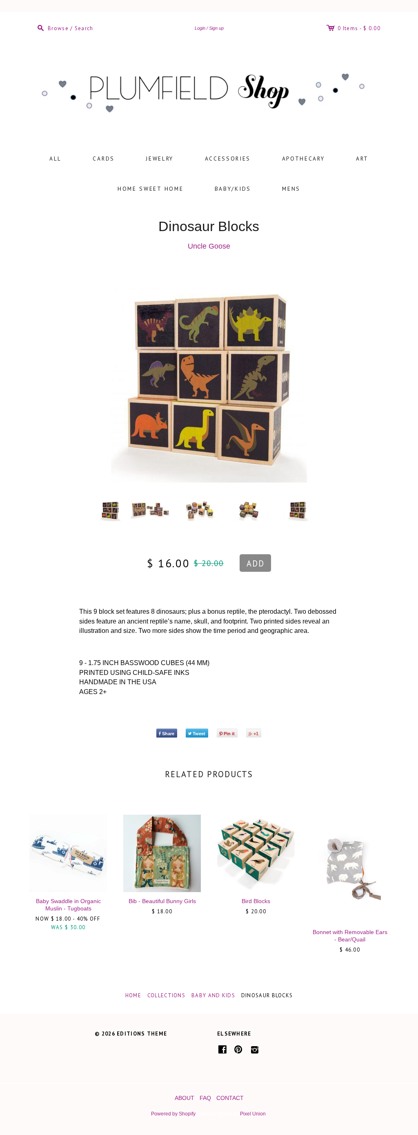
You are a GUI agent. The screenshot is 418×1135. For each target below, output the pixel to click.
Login (200, 28)
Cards (104, 158)
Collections (166, 995)
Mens (291, 188)
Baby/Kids (233, 188)
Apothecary (303, 158)
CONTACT (230, 1098)
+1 (255, 733)
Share (168, 733)
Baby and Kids (213, 995)
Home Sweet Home (151, 188)
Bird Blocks (256, 901)
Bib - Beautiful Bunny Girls (162, 901)
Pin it (229, 733)
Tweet (199, 733)
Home (133, 995)
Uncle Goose (209, 246)
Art (362, 158)
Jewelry (159, 158)
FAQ (205, 1098)
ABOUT (184, 1098)
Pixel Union (253, 1114)
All (55, 158)
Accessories (228, 158)
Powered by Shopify (173, 1114)
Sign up (216, 28)
